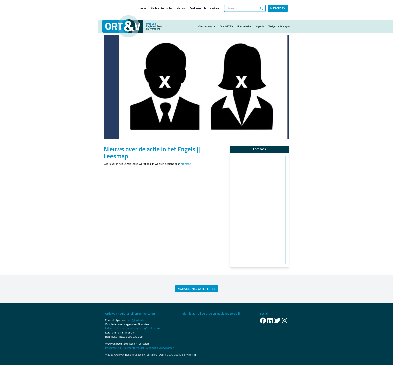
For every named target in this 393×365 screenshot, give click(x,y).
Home (143, 8)
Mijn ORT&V (277, 8)
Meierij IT (191, 355)
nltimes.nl (186, 164)
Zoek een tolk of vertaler (205, 8)
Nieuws (181, 8)
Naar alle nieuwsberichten (196, 289)
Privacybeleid (113, 348)
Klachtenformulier (161, 8)
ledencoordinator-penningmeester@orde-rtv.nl (132, 328)
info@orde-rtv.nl (137, 320)
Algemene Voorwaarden (160, 348)
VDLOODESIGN (174, 355)
